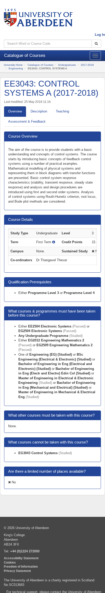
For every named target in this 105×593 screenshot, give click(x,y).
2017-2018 (87, 64)
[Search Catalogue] (96, 44)
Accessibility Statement (21, 558)
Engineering (16, 68)
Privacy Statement (17, 570)
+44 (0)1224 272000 (25, 551)
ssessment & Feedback (27, 121)
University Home (13, 64)
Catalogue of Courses (40, 64)
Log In (100, 35)
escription (39, 111)
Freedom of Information (21, 566)
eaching (62, 111)
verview (15, 111)
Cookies (10, 562)
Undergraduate (67, 64)
